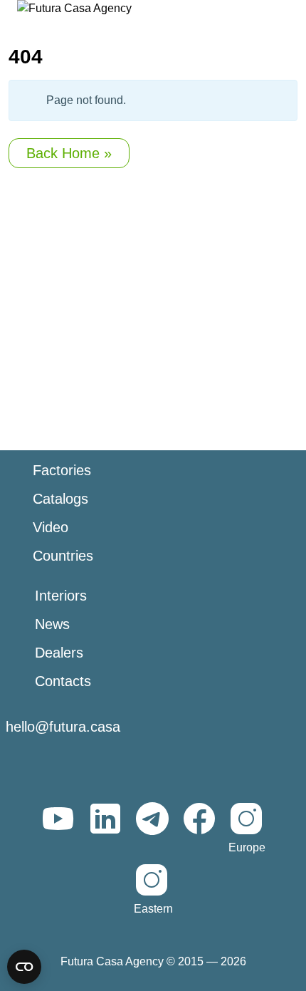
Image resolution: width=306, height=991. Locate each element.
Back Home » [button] (69, 153)
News (52, 624)
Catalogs (60, 499)
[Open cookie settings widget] (24, 967)
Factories (62, 470)
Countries (63, 556)
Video (50, 527)
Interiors (61, 595)
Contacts (63, 681)
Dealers (59, 652)
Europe (246, 847)
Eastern (153, 909)
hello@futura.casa (63, 727)
